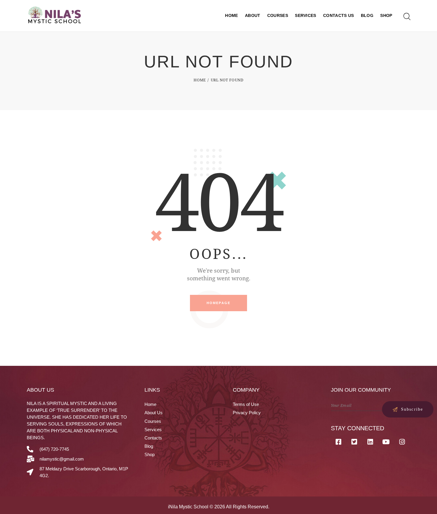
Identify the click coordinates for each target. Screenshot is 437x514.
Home (200, 80)
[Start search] (406, 16)
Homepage (219, 303)
